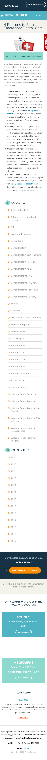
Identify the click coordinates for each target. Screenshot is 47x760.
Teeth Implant (18, 345)
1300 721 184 (23, 562)
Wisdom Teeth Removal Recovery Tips (23, 429)
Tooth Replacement (21, 373)
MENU (38, 15)
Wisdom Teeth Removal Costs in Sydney (26, 420)
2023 (13, 478)
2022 (13, 485)
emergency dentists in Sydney (24, 183)
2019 (13, 506)
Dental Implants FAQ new (24, 282)
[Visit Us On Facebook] (21, 3)
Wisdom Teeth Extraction (23, 394)
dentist (14, 303)
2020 (13, 499)
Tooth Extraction (19, 359)
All (12, 226)
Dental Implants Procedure (24, 289)
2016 (13, 527)
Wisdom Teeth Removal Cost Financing (25, 410)
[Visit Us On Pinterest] (22, 3)
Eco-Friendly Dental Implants (26, 317)
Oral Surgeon (18, 338)
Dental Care (17, 240)
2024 (13, 471)
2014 (13, 541)
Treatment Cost (18, 380)
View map (28, 748)
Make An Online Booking (35, 4)
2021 (13, 492)
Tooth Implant (18, 366)
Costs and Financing (21, 233)
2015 (13, 534)
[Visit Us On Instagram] (24, 3)
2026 (13, 457)
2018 (13, 513)
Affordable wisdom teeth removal (23, 218)
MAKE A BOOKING (24, 632)
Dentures (15, 310)
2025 (13, 464)
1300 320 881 (11, 5)
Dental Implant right (21, 268)
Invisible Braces (19, 331)
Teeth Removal (18, 352)
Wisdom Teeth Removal (23, 401)
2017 (13, 520)
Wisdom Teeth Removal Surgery (23, 439)
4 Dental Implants (20, 210)
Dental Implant (18, 247)
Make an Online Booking (25, 570)
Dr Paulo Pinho (16, 15)
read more (23, 717)
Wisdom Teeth (18, 387)
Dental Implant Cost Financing (26, 254)
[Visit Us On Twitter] (20, 3)
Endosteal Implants (20, 324)
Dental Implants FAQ (21, 275)
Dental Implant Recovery (23, 261)
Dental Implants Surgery (23, 296)
